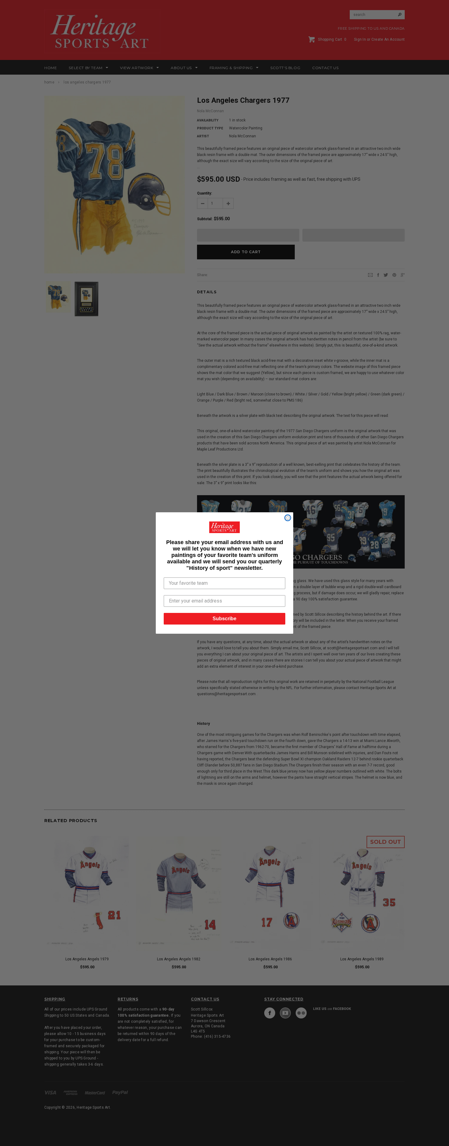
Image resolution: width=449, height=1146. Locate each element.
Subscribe (224, 618)
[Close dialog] (288, 518)
